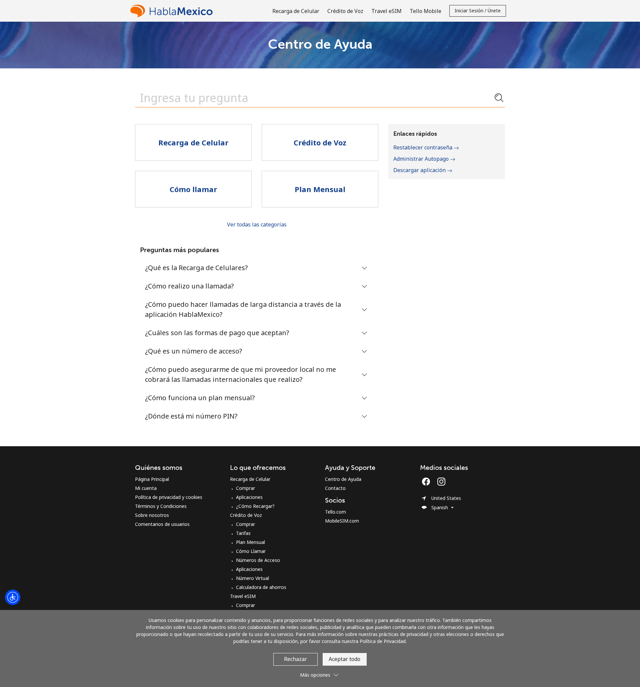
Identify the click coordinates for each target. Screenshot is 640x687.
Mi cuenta (146, 488)
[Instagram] (441, 482)
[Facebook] (427, 482)
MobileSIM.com (342, 521)
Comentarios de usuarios (162, 524)
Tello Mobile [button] (425, 11)
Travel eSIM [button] (386, 11)
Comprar (245, 488)
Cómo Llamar (251, 551)
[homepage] (173, 11)
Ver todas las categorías (257, 224)
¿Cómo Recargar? (255, 506)
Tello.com (335, 512)
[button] (320, 672)
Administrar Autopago (421, 158)
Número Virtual (252, 578)
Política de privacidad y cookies (168, 497)
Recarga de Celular (250, 479)
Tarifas (243, 533)
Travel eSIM (243, 596)
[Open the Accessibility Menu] (12, 597)
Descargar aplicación (420, 170)
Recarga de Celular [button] (295, 11)
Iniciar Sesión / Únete (478, 10)
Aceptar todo (344, 659)
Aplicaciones (249, 497)
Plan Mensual (250, 542)
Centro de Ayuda (343, 479)
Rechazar (295, 659)
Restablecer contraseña (423, 147)
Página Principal (152, 479)
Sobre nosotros (152, 515)
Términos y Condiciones (161, 506)
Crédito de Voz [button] (345, 11)
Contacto (335, 488)
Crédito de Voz (246, 515)
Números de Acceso (258, 560)
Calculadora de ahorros (261, 587)
